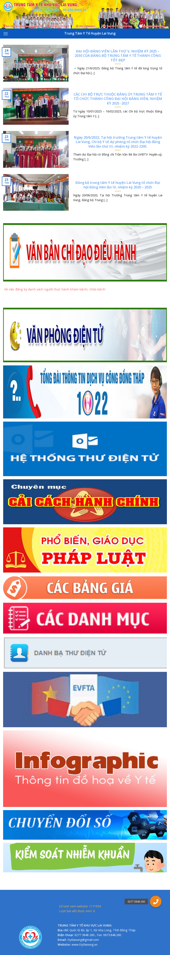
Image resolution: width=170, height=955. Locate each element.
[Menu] (5, 34)
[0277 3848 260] (156, 901)
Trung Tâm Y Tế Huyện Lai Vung (89, 33)
